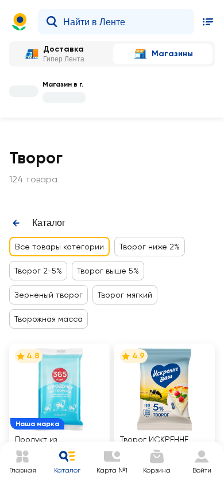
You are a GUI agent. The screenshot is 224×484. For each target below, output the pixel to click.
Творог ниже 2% (149, 246)
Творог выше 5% (108, 270)
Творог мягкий (125, 294)
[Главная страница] (19, 21)
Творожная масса (48, 318)
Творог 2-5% (38, 270)
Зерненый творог (48, 294)
